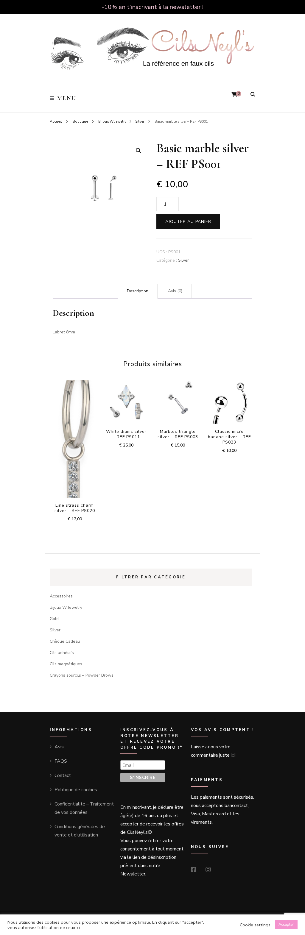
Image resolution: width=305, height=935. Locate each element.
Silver (183, 260)
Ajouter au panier (188, 221)
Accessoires (61, 596)
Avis (59, 747)
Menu (67, 98)
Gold (54, 619)
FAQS (61, 761)
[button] (138, 150)
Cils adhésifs (62, 652)
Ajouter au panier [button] (74, 436)
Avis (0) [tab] (175, 291)
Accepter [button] (286, 924)
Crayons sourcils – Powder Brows (81, 675)
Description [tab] (137, 291)
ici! (233, 755)
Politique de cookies (76, 789)
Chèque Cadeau (65, 641)
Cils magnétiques (66, 664)
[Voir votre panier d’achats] (234, 95)
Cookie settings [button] (255, 925)
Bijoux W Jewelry (66, 607)
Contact (63, 775)
